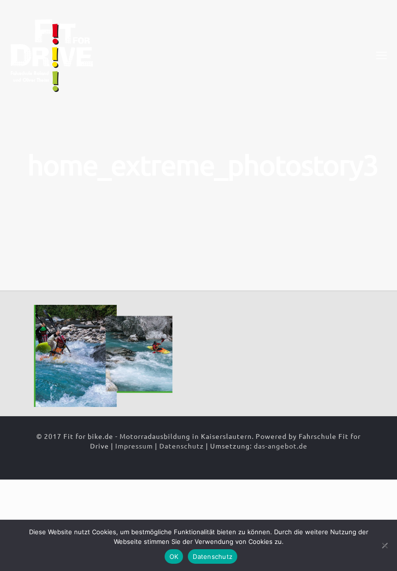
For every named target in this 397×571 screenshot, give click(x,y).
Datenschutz (181, 445)
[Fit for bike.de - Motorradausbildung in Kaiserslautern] (52, 54)
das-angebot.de (280, 445)
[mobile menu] (381, 54)
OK (174, 556)
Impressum (134, 445)
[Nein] (385, 545)
